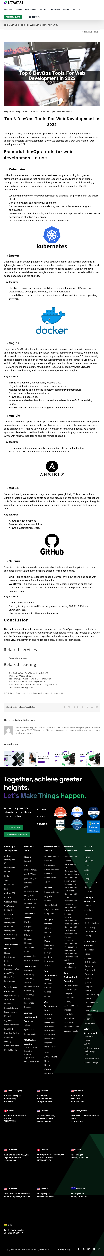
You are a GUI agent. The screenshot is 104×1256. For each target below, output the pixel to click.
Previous (88, 31)
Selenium (9, 567)
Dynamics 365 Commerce (70, 889)
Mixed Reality (70, 967)
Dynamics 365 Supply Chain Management (70, 880)
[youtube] (94, 1249)
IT (40, 133)
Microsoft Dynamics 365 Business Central (71, 920)
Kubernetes (44, 179)
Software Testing (91, 1048)
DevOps (75, 140)
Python (84, 606)
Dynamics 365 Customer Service (70, 910)
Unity (46, 1061)
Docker (47, 941)
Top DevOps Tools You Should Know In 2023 (28, 673)
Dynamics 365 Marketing (70, 902)
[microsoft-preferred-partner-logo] (93, 821)
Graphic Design (91, 1062)
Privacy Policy (64, 1249)
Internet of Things (89, 1038)
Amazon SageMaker (29, 1056)
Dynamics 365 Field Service (70, 929)
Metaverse (49, 1073)
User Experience (91, 1058)
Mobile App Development (41, 693)
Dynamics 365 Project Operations (70, 936)
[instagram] (89, 1249)
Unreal (47, 1065)
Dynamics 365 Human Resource (71, 872)
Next (96, 31)
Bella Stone (10, 693)
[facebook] (78, 1249)
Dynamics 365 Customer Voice (71, 955)
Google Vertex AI (31, 1061)
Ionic (6, 961)
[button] (6, 759)
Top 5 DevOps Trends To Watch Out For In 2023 (30, 678)
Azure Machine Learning (30, 1049)
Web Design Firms (89, 1053)
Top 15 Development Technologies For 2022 (28, 681)
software (63, 133)
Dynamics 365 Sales (70, 896)
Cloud (38, 632)
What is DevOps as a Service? (21, 676)
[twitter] (83, 1249)
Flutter (7, 953)
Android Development (10, 858)
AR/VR (87, 1043)
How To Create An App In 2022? (22, 687)
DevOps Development (18, 658)
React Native (9, 957)
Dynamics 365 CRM (70, 866)
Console (48, 1069)
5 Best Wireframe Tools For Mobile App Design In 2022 (33, 684)
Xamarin (8, 965)
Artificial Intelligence (69, 962)
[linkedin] (99, 1249)
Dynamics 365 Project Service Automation (70, 946)
